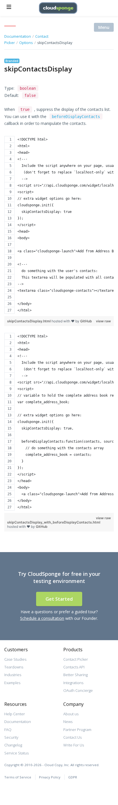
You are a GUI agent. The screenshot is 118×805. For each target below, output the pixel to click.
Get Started (59, 599)
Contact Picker (75, 659)
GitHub (86, 321)
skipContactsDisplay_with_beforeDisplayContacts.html (53, 522)
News (67, 721)
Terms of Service (17, 777)
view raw (103, 321)
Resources (15, 704)
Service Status (16, 753)
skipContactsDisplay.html (29, 321)
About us (70, 713)
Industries (12, 674)
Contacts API (73, 667)
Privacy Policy (49, 777)
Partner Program (77, 729)
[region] (59, 225)
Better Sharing (75, 674)
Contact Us (72, 737)
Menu (103, 27)
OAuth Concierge (78, 690)
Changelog (13, 745)
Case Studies (15, 659)
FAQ (7, 729)
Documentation (17, 721)
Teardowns (13, 667)
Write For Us (73, 745)
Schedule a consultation (42, 618)
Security (11, 737)
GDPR (72, 777)
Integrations (73, 682)
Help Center (14, 713)
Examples (12, 682)
